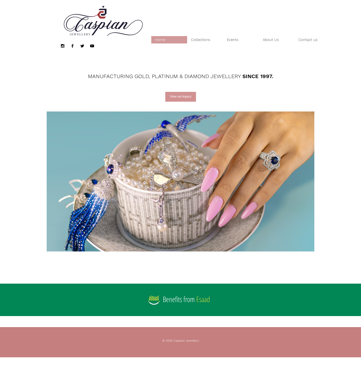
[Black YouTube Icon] (92, 45)
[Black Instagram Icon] (62, 45)
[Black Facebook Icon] (72, 45)
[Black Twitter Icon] (82, 45)
